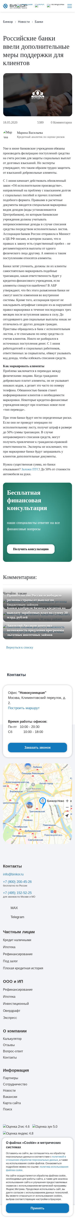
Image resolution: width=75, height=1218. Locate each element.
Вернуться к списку (19, 647)
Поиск (7, 1109)
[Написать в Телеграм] (25, 6)
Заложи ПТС (30, 469)
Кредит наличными (17, 940)
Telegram (17, 917)
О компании (15, 1031)
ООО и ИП (13, 981)
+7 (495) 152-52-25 (17, 893)
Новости (9, 1090)
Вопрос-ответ (13, 1051)
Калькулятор (12, 1038)
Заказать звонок (37, 747)
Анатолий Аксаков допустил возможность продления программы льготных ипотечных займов (35, 630)
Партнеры (10, 1078)
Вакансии (10, 1096)
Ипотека (9, 947)
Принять (37, 1208)
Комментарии (61, 122)
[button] (55, 6)
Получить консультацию (31, 549)
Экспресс (10, 1018)
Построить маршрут (24, 708)
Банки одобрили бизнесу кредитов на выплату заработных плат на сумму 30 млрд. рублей (37, 612)
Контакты (12, 866)
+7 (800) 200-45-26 (17, 882)
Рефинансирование (18, 954)
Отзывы (9, 1045)
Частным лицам (19, 932)
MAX (14, 908)
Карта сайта (12, 1103)
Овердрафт (11, 1010)
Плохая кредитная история (23, 968)
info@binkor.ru (13, 874)
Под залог (10, 961)
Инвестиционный (16, 1003)
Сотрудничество (15, 1084)
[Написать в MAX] (39, 6)
